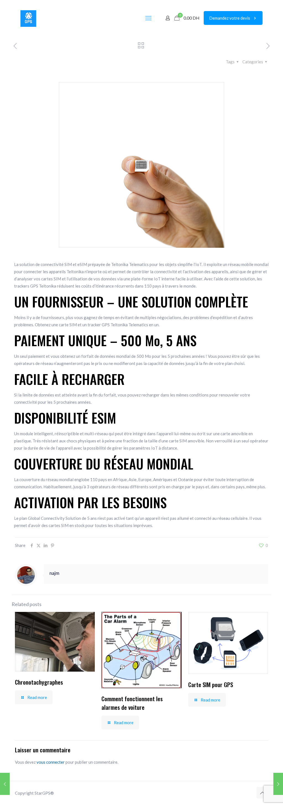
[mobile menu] (148, 18)
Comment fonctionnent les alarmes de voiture (132, 702)
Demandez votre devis (229, 17)
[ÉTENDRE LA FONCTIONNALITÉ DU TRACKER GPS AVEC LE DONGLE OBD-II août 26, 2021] (5, 784)
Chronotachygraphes (39, 682)
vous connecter (50, 762)
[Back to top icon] (262, 793)
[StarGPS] (28, 18)
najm (54, 573)
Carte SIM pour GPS (210, 684)
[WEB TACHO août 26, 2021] (278, 784)
